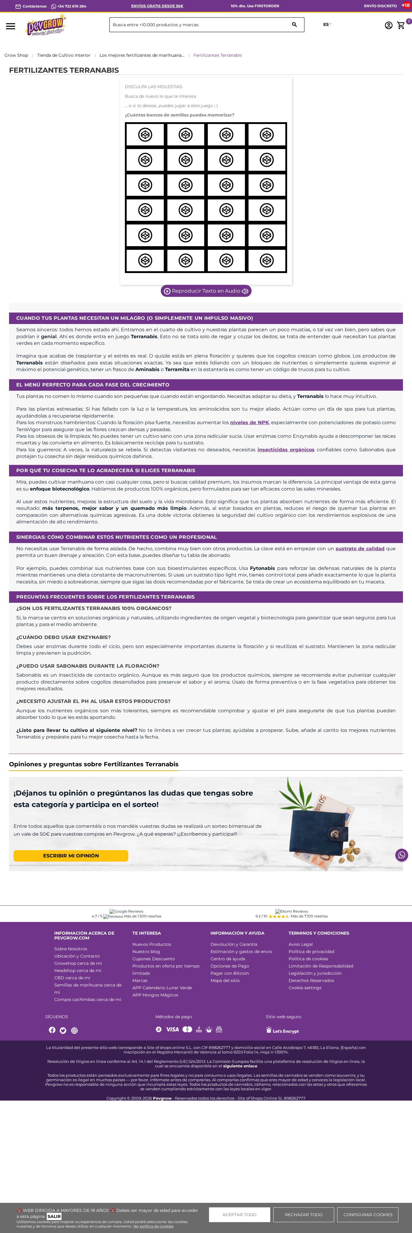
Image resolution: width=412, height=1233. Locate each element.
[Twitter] (64, 1030)
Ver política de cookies (153, 1226)
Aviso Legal (301, 944)
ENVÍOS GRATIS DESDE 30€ (157, 6)
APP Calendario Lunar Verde (162, 987)
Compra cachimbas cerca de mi (87, 999)
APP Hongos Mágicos (155, 995)
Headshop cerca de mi (77, 970)
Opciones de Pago (230, 966)
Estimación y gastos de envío (241, 951)
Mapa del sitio (225, 980)
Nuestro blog (146, 951)
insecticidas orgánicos (286, 450)
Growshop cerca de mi (78, 963)
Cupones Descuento (153, 958)
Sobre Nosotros (70, 949)
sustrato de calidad (360, 548)
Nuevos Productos (151, 944)
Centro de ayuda (228, 958)
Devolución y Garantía (234, 944)
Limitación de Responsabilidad (321, 966)
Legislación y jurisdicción (315, 973)
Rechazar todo (303, 1214)
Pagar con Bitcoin (230, 973)
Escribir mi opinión (71, 856)
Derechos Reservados (311, 980)
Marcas (139, 980)
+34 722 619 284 (71, 6)
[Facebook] (52, 1030)
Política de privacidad (311, 951)
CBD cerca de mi (72, 977)
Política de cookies (308, 958)
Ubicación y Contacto (77, 956)
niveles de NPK (249, 422)
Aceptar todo (239, 1214)
